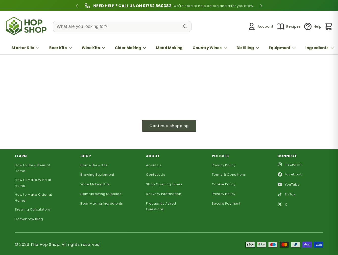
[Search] (185, 26)
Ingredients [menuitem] (317, 47)
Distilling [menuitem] (245, 47)
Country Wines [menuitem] (207, 47)
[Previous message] (77, 6)
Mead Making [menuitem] (169, 47)
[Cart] (328, 26)
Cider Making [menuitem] (128, 47)
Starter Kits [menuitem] (22, 47)
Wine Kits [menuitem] (91, 47)
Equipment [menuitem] (279, 47)
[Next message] (261, 6)
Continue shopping (169, 125)
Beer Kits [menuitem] (58, 47)
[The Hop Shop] (27, 26)
